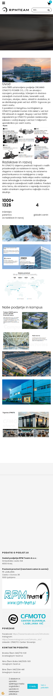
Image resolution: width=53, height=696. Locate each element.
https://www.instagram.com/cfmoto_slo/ (22, 639)
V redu (32, 686)
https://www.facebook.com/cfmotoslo (31, 634)
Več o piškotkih (45, 686)
